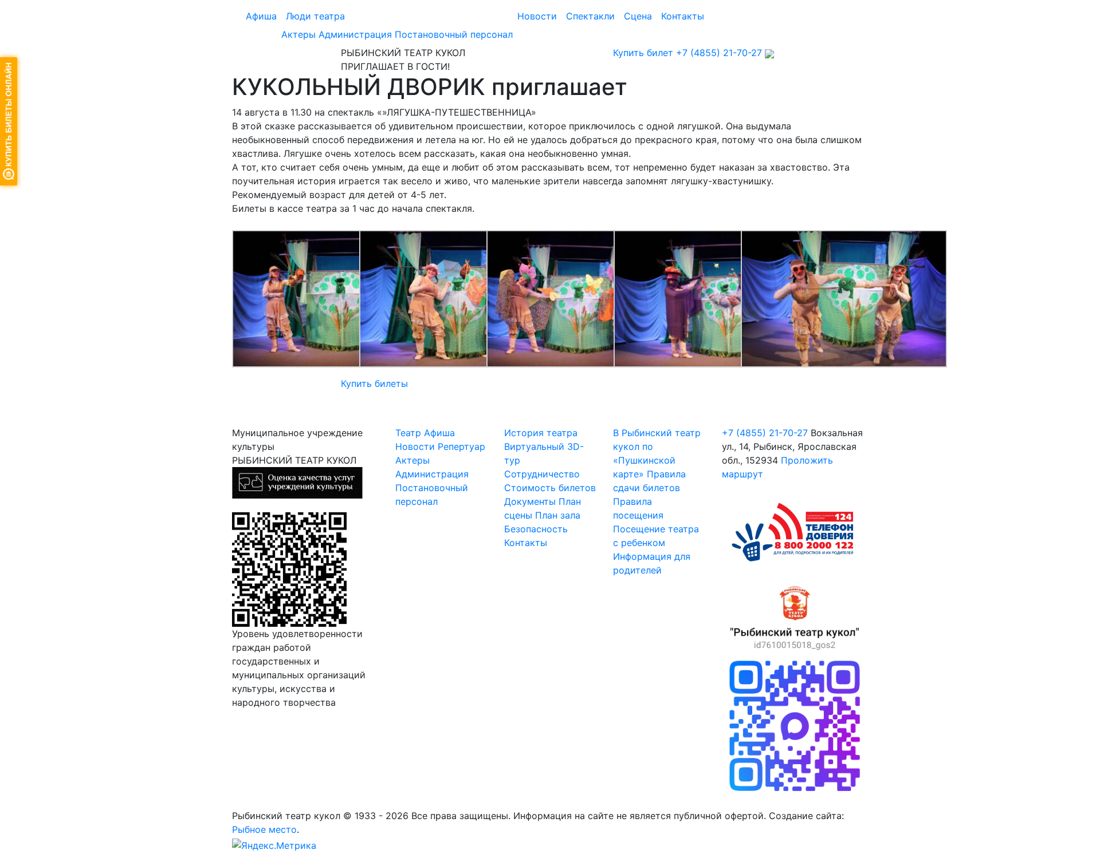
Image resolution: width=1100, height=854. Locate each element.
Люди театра (315, 16)
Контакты (682, 16)
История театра (541, 432)
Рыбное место (264, 829)
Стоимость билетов (550, 487)
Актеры (298, 34)
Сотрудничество (542, 474)
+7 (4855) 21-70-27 (719, 52)
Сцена (638, 16)
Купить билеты (374, 383)
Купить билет (643, 52)
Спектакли (590, 16)
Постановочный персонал (454, 34)
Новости (537, 16)
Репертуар (461, 446)
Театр (408, 432)
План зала (557, 515)
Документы (530, 501)
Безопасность (536, 529)
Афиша (261, 16)
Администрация (355, 34)
